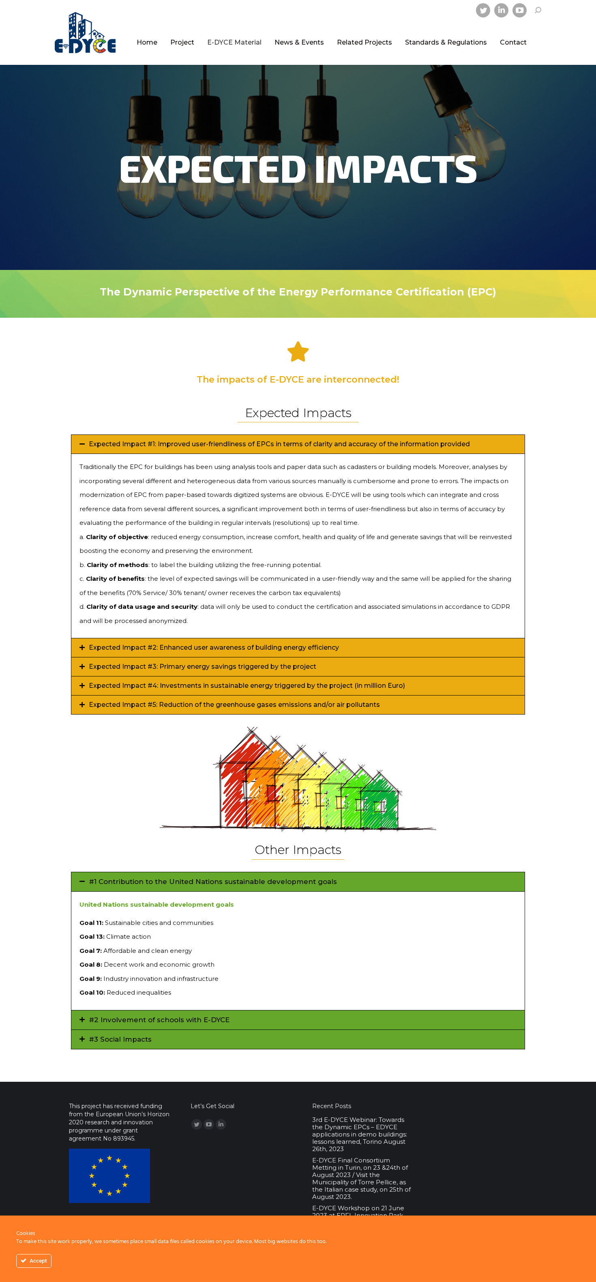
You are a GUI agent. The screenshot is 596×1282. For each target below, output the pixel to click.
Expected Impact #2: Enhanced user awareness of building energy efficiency (214, 647)
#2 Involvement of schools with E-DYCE (159, 1020)
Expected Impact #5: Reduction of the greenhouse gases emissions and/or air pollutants (234, 704)
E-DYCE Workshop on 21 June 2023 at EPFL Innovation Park (358, 1212)
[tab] (298, 444)
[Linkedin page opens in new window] (501, 10)
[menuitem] (147, 42)
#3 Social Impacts (120, 1039)
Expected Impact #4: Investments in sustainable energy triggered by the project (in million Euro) (247, 685)
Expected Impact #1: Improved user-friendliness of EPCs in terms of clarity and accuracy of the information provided (279, 444)
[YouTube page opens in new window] (519, 10)
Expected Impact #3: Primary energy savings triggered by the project (202, 666)
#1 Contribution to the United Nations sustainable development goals (213, 881)
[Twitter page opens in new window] (483, 10)
